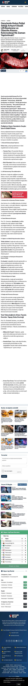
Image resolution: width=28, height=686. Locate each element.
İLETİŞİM (7, 665)
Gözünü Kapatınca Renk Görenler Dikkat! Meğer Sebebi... (20, 447)
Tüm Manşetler (19, 655)
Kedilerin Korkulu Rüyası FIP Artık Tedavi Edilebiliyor (7, 434)
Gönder (4, 476)
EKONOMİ (6, 669)
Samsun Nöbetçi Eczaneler (6, 648)
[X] (9, 641)
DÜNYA (3, 6)
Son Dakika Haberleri (8, 660)
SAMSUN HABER (5, 672)
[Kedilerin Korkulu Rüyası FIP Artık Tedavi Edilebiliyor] (7, 428)
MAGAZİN (13, 671)
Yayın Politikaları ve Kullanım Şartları (10, 666)
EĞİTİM (24, 668)
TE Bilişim (17, 676)
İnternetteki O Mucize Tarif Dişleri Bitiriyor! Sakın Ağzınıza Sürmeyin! (21, 434)
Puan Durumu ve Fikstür (6, 656)
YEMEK (24, 672)
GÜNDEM (14, 6)
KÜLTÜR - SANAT (6, 671)
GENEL (8, 6)
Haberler (3, 20)
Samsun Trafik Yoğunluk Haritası (18, 652)
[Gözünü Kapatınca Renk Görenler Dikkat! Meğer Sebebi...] (21, 441)
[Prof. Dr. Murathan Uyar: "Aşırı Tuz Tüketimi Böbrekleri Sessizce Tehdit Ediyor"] (21, 413)
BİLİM (17, 668)
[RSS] (21, 641)
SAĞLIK (8, 20)
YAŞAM (20, 672)
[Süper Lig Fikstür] (26, 571)
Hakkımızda (3, 668)
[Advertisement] (14, 358)
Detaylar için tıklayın (14, 566)
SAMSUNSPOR (20, 669)
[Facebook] (7, 641)
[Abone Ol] (26, 70)
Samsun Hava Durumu (21, 647)
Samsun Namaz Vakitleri (6, 652)
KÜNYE (11, 665)
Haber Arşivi (19, 660)
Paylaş (4, 70)
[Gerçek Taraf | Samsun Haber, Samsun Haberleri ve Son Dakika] (6, 2)
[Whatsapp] (19, 641)
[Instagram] (11, 641)
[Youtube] (16, 641)
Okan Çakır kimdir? (11, 668)
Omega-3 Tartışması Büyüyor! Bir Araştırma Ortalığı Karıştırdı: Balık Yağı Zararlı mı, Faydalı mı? (6, 420)
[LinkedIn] (14, 641)
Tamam (18, 684)
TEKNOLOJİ (15, 672)
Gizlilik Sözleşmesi (18, 665)
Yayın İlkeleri (21, 666)
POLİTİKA (20, 6)
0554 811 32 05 (14, 632)
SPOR (11, 672)
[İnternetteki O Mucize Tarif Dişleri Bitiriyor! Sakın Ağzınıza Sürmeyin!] (21, 428)
